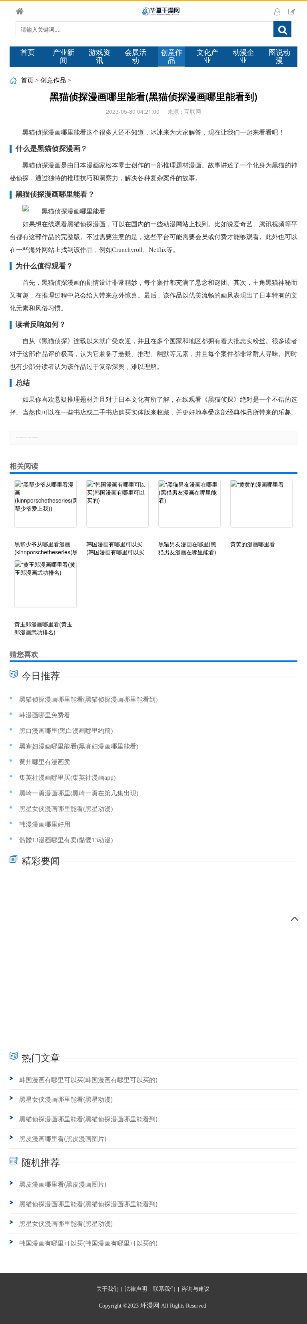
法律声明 (136, 1289)
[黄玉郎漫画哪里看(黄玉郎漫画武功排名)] (45, 588)
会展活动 (135, 56)
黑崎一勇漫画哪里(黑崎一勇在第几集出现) (78, 793)
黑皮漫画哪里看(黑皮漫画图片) (62, 1138)
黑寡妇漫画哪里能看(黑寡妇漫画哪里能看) (78, 746)
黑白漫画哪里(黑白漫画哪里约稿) (66, 730)
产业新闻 (63, 56)
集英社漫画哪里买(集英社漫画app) (67, 777)
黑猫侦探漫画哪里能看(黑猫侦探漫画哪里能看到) (88, 699)
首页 (27, 52)
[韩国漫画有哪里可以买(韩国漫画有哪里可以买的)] (117, 508)
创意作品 (171, 56)
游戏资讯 (99, 56)
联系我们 (164, 1289)
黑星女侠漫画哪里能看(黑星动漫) (66, 808)
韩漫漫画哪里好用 (44, 824)
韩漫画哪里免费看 (44, 715)
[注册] (291, 11)
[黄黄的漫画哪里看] (261, 508)
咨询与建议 (195, 1289)
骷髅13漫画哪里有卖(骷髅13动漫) (66, 840)
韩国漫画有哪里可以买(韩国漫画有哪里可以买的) (88, 1079)
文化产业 (207, 56)
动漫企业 (243, 56)
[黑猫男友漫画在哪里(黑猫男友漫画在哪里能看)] (189, 508)
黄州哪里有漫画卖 (44, 762)
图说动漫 (279, 56)
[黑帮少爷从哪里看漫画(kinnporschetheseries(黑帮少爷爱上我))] (45, 508)
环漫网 (149, 1305)
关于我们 (107, 1289)
